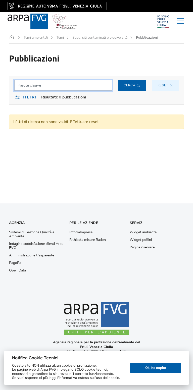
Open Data (17, 270)
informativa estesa (74, 378)
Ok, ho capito (155, 368)
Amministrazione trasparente (31, 255)
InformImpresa (80, 232)
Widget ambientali (144, 232)
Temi (60, 38)
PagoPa (15, 263)
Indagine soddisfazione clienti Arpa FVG (36, 246)
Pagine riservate (142, 247)
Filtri (29, 97)
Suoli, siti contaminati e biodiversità (99, 38)
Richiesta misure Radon (87, 240)
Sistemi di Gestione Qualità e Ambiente (31, 234)
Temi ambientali (36, 38)
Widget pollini (141, 240)
